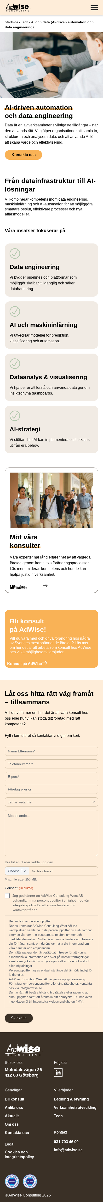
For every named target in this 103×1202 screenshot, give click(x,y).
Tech (24, 22)
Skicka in (19, 1018)
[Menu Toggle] (94, 7)
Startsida (11, 22)
